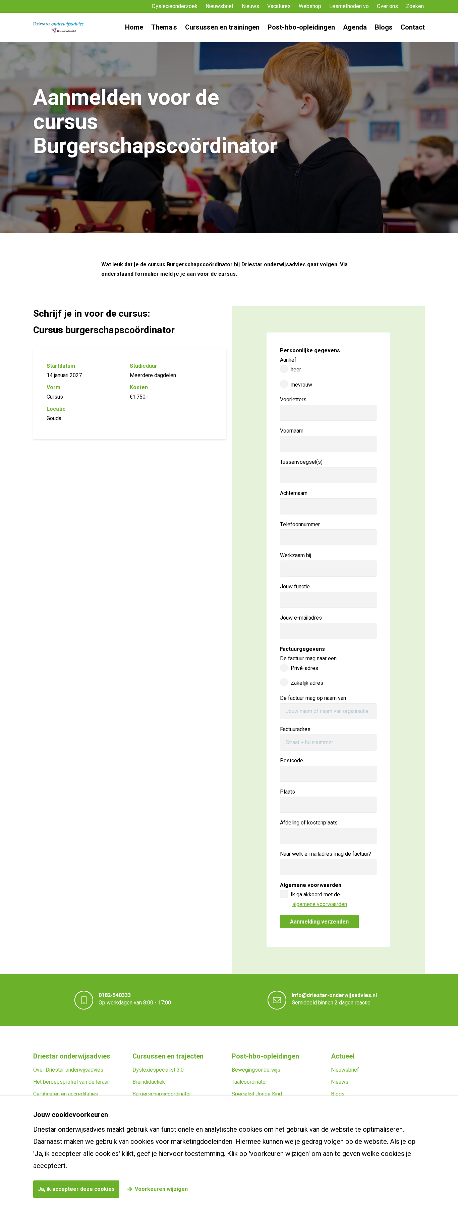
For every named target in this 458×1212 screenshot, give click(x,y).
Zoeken (415, 6)
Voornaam (291, 431)
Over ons (387, 6)
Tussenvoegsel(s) (301, 462)
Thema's (164, 27)
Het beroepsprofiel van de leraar (71, 1082)
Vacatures (279, 6)
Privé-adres (304, 668)
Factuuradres (295, 729)
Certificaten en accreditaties (65, 1094)
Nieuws (250, 6)
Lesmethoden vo (349, 6)
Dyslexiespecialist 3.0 (158, 1070)
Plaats (287, 792)
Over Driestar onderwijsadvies (68, 1070)
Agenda (355, 27)
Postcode (291, 761)
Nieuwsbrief (220, 6)
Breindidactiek (148, 1082)
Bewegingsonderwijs (256, 1070)
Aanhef (288, 360)
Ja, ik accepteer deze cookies (76, 1189)
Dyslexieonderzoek (174, 6)
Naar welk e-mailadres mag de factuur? (325, 854)
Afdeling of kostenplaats (309, 823)
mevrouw (301, 385)
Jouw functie (295, 587)
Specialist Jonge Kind (257, 1094)
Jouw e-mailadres (301, 618)
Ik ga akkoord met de (319, 899)
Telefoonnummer (300, 525)
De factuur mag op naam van (313, 698)
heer (296, 370)
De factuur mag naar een (308, 659)
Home (134, 27)
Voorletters (293, 400)
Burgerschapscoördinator (161, 1094)
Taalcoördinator (249, 1082)
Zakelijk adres (307, 683)
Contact (413, 27)
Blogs (384, 27)
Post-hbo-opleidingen (301, 27)
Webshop (310, 6)
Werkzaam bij (295, 555)
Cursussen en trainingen (222, 27)
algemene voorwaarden (319, 904)
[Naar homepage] (58, 27)
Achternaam (293, 493)
